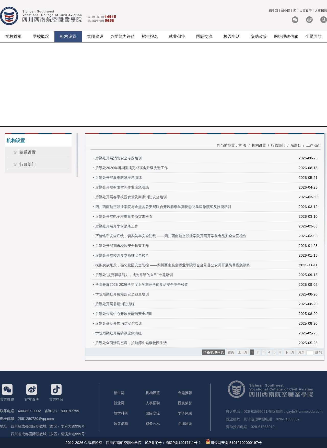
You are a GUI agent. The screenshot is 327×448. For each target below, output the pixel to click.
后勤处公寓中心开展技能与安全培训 (124, 314)
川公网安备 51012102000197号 (236, 443)
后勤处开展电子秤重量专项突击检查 (124, 216)
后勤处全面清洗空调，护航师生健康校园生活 (131, 343)
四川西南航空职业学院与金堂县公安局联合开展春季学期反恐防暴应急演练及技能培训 (163, 207)
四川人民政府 (302, 11)
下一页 (289, 352)
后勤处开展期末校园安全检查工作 (122, 246)
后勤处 (295, 145)
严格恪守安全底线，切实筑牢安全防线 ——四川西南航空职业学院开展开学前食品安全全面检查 (171, 236)
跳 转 (318, 352)
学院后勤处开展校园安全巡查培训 (122, 294)
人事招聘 (321, 11)
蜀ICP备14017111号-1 (183, 443)
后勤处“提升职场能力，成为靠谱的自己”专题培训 (134, 275)
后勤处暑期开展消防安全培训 (118, 323)
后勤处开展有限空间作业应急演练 (122, 187)
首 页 (242, 145)
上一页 (242, 352)
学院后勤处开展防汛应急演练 (118, 333)
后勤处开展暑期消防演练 (115, 304)
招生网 (273, 11)
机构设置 (259, 145)
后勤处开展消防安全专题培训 (118, 158)
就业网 (285, 11)
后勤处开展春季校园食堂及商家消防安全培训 (131, 197)
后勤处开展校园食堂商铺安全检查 (122, 255)
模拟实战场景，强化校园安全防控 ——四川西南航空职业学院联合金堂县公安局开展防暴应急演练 (172, 265)
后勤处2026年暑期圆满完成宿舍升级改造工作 (131, 168)
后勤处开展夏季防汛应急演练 (118, 178)
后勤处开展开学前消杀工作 (116, 226)
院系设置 (27, 152)
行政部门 (27, 164)
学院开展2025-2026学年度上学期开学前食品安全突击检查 (141, 284)
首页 (231, 352)
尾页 (301, 352)
